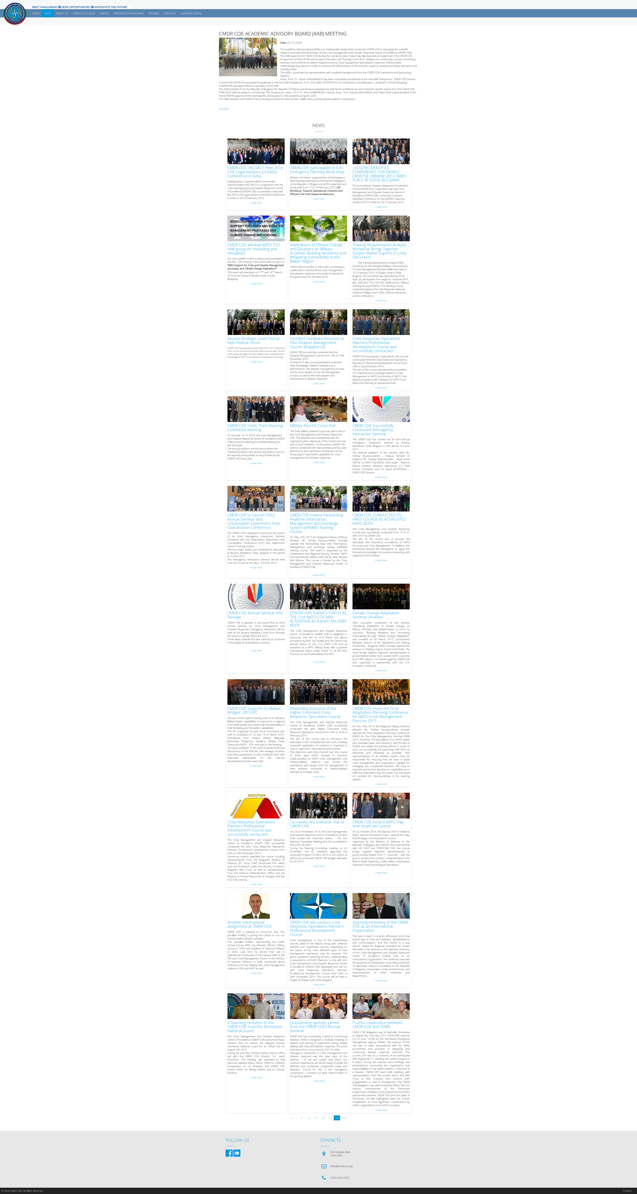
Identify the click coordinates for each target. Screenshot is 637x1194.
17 (343, 1118)
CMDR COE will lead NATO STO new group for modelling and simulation (253, 249)
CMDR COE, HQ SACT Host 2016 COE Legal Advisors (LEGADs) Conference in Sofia (255, 172)
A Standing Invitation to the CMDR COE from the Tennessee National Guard (254, 1027)
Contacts (627, 1190)
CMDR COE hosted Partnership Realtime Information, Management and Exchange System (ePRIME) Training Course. (316, 523)
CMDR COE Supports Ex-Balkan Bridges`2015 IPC (254, 711)
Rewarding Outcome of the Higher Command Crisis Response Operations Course (315, 713)
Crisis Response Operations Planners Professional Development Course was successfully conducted (376, 345)
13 (316, 1118)
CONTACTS (170, 13)
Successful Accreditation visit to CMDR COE (317, 824)
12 (309, 1118)
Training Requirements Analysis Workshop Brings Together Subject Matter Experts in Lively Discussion (380, 251)
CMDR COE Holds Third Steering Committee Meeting (255, 428)
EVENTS (104, 13)
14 (322, 1118)
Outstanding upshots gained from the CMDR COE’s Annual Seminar (315, 1027)
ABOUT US (62, 13)
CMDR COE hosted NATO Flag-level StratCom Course (378, 824)
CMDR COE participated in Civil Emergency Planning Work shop (317, 170)
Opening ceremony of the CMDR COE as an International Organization (380, 926)
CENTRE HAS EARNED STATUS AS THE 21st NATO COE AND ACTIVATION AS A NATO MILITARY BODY (318, 619)
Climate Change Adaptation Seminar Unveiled (376, 615)
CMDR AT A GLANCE (84, 13)
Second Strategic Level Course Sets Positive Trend (253, 341)
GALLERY (224, 109)
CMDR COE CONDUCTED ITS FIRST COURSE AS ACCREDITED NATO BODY (379, 519)
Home (35, 13)
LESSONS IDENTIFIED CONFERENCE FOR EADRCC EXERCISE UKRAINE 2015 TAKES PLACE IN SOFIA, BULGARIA (379, 174)
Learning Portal (191, 13)
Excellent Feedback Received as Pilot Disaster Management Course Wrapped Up (317, 343)
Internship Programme (128, 13)
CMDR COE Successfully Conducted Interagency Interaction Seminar (373, 430)
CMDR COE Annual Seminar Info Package (255, 615)
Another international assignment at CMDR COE (249, 924)
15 (329, 1118)
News (47, 13)
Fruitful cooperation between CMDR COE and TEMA (378, 1025)
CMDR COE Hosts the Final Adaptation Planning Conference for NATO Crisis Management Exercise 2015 (380, 715)
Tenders (153, 13)
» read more (256, 202)
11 (302, 1118)
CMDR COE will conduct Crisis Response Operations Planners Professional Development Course (317, 928)
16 (336, 1118)
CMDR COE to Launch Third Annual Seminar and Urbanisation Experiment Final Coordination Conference (253, 521)
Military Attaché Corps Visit (313, 426)
